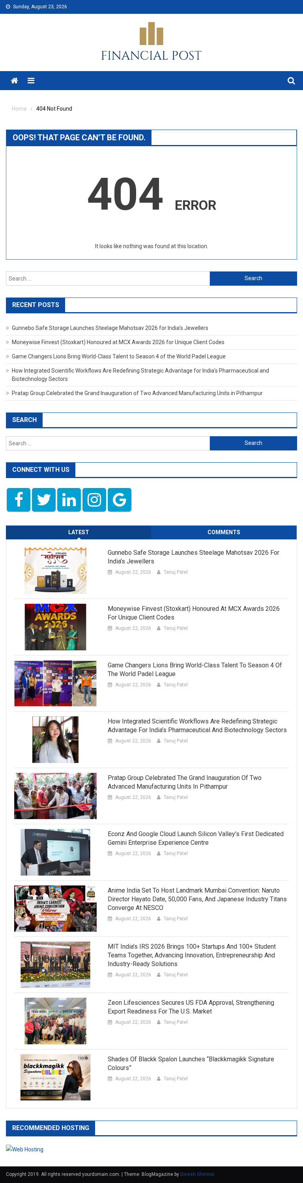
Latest (78, 532)
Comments (224, 532)
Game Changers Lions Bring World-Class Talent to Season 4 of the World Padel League (119, 356)
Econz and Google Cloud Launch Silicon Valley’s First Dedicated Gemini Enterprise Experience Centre (196, 838)
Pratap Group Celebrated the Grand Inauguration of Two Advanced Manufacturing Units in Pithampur (137, 393)
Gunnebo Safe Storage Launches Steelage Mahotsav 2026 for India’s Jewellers (110, 328)
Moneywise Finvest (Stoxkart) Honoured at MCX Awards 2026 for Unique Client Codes (118, 342)
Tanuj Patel (176, 572)
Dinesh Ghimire (197, 1174)
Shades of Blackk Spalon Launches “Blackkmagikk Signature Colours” (191, 1063)
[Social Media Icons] (18, 500)
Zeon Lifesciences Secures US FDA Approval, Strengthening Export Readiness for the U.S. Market (191, 1007)
